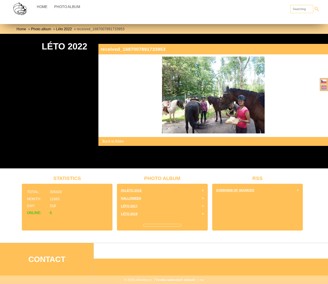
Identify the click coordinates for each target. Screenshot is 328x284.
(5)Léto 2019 (131, 190)
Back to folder (113, 141)
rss (201, 280)
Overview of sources (235, 190)
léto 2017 (129, 206)
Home (42, 7)
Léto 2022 (64, 29)
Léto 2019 (129, 214)
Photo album (67, 7)
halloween (131, 198)
